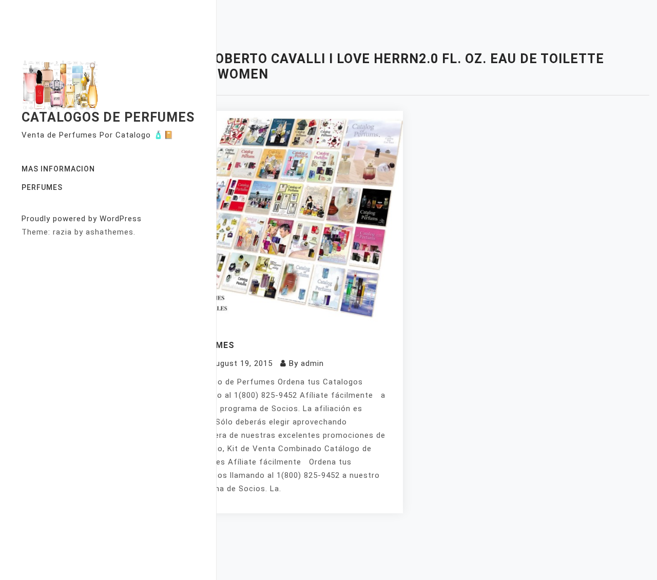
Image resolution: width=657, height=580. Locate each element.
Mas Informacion (58, 169)
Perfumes (42, 187)
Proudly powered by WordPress (82, 218)
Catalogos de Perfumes (108, 117)
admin (312, 363)
